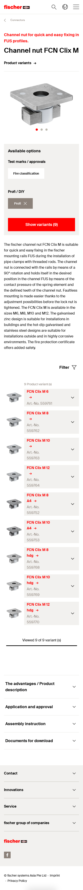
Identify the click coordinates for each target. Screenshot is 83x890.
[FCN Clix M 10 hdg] (14, 586)
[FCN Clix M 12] (14, 476)
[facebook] (7, 855)
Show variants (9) (41, 224)
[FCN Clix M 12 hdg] (14, 613)
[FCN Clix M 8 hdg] (14, 558)
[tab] (37, 129)
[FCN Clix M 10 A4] (14, 531)
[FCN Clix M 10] (14, 449)
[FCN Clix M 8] (14, 422)
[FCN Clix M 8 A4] (14, 504)
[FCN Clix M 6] (14, 397)
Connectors (17, 20)
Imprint (55, 875)
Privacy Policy (17, 881)
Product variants (17, 63)
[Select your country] (65, 6)
